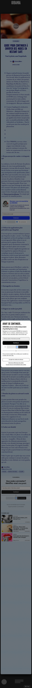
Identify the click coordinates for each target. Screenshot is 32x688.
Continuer (16, 343)
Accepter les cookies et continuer (16, 359)
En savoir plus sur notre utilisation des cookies (16, 364)
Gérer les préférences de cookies (16, 363)
